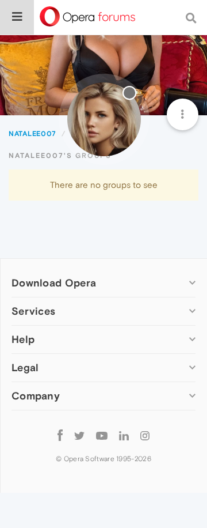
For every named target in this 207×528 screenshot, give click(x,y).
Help (23, 339)
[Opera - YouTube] (101, 435)
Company (36, 396)
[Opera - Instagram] (145, 435)
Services (33, 311)
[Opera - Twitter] (79, 435)
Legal (25, 367)
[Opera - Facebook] (60, 435)
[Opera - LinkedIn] (124, 435)
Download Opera (54, 283)
